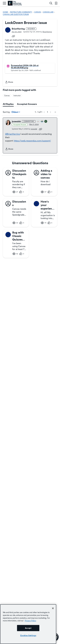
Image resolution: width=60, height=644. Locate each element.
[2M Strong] (38, 121)
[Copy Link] (13, 36)
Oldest (15, 112)
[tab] (8, 104)
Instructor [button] (17, 96)
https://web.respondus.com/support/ (32, 140)
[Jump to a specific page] (55, 112)
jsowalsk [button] (16, 121)
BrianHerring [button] (18, 28)
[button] (8, 30)
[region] (28, 624)
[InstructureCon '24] (46, 121)
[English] (15, 3)
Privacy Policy (30, 621)
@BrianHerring (12, 134)
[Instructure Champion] (42, 121)
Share (9, 82)
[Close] (53, 608)
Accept (28, 628)
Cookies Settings (28, 635)
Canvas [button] (7, 96)
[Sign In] (55, 3)
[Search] (50, 3)
